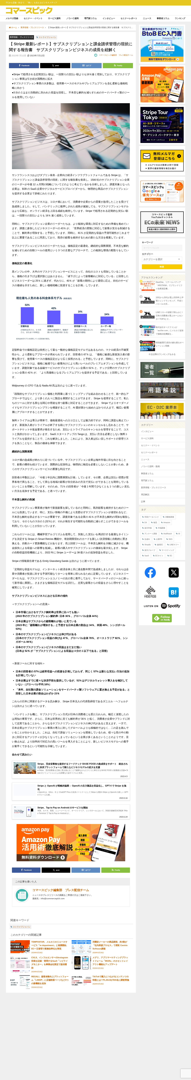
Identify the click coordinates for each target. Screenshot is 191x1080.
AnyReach (167, 534)
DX (145, 522)
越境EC (160, 545)
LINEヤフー (174, 545)
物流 (155, 522)
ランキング (180, 18)
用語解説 (145, 494)
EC (171, 556)
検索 (162, 266)
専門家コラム (90, 18)
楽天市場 (148, 528)
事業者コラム (163, 18)
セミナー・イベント (33, 18)
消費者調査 (169, 517)
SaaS (146, 556)
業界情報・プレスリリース (21, 37)
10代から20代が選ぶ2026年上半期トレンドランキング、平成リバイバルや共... (170, 300)
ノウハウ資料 (72, 18)
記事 (143, 501)
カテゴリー (147, 254)
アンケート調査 (150, 534)
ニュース (147, 18)
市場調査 (161, 528)
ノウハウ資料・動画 (150, 466)
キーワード (147, 242)
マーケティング (168, 550)
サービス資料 (54, 18)
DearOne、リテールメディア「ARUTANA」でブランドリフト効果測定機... (169, 285)
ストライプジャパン (47, 37)
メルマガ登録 (12, 18)
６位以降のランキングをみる (162, 354)
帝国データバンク (151, 517)
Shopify (147, 545)
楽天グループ (149, 550)
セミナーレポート (129, 18)
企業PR (159, 539)
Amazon (166, 522)
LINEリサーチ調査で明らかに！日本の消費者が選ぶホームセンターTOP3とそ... (169, 315)
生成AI (147, 539)
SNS (170, 539)
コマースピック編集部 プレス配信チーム (116, 55)
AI (179, 534)
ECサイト (159, 556)
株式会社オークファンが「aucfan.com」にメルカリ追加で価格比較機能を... (169, 330)
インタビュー (109, 18)
